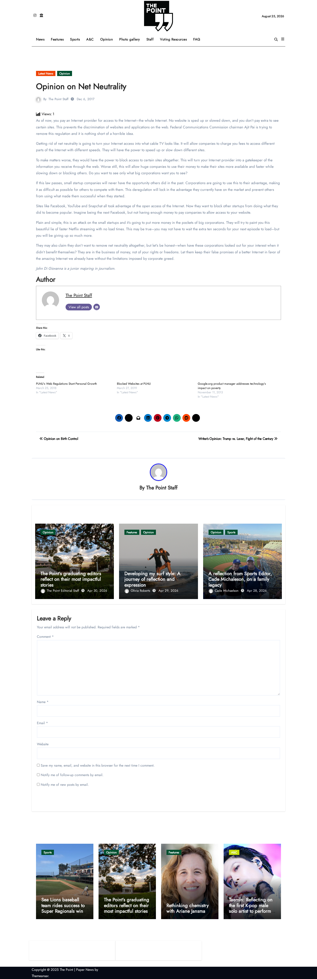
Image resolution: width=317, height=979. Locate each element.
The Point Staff (58, 99)
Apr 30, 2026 (97, 590)
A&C (91, 38)
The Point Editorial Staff (63, 590)
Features (59, 38)
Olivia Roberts (141, 590)
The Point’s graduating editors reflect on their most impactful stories (71, 579)
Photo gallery (129, 39)
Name (43, 701)
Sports (76, 38)
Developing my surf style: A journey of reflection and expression (152, 579)
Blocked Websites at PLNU (134, 383)
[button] (282, 39)
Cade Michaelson (227, 590)
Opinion (108, 38)
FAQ (196, 39)
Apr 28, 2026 (257, 590)
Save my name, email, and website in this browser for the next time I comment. (98, 765)
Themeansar (40, 975)
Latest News (45, 73)
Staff (150, 39)
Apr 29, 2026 (168, 590)
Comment (45, 636)
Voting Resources (173, 39)
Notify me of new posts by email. (65, 784)
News (40, 39)
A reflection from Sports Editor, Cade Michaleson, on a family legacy (240, 579)
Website (43, 744)
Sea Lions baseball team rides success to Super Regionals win (63, 905)
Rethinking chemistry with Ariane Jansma (187, 908)
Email (42, 723)
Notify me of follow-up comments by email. (72, 774)
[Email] (96, 307)
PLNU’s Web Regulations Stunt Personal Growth (66, 383)
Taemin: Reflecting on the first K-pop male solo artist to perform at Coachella (251, 908)
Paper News (85, 969)
